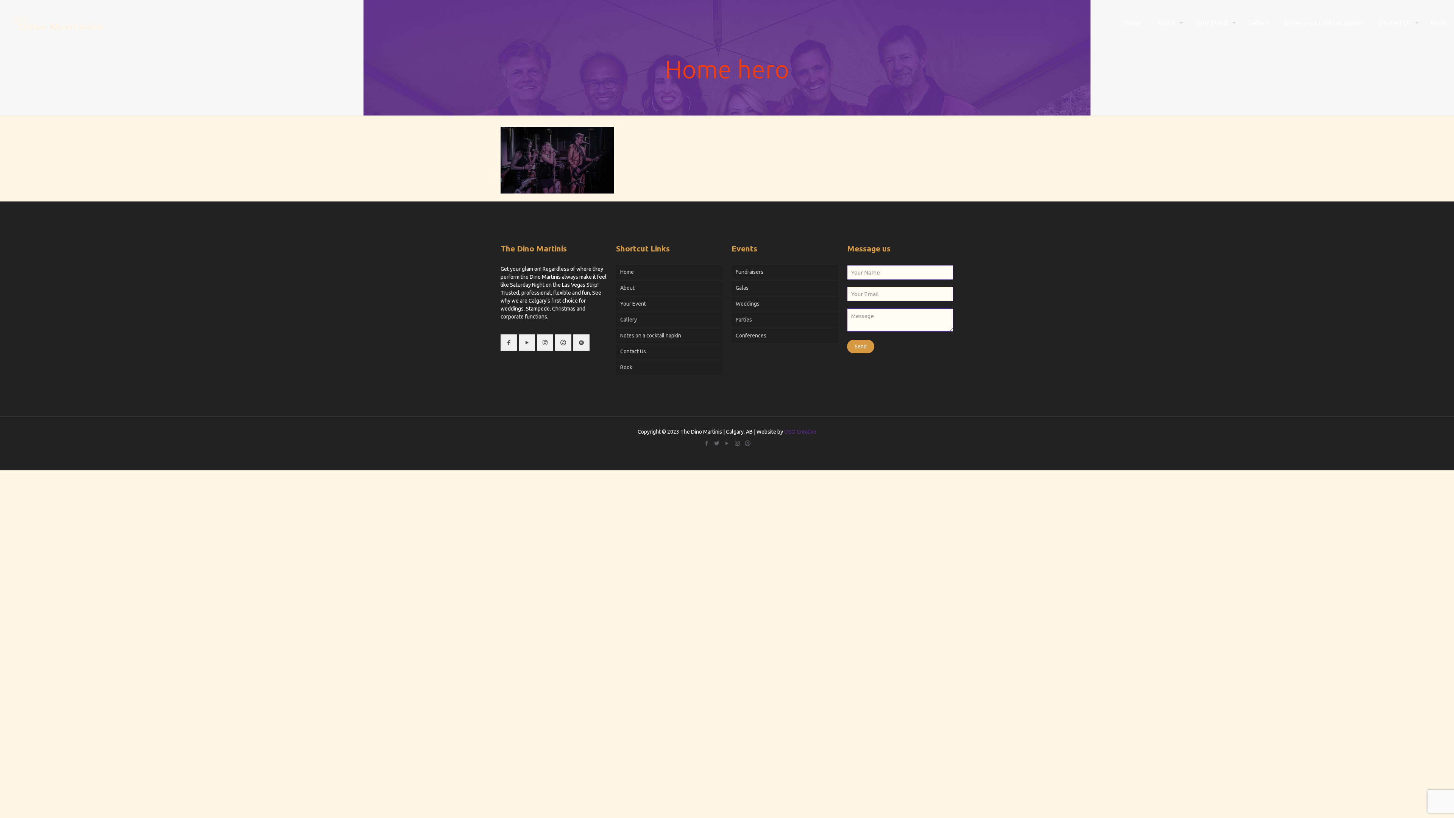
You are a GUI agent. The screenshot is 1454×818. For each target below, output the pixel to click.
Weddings (748, 304)
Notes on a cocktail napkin (650, 336)
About (627, 288)
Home (627, 272)
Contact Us (633, 351)
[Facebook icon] (707, 443)
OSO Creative (800, 432)
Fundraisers (749, 272)
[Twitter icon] (717, 443)
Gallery (628, 320)
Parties (744, 320)
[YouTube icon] (727, 443)
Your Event (633, 304)
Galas (742, 288)
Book (626, 367)
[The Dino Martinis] (56, 22)
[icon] (748, 443)
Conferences (751, 336)
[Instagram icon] (737, 443)
